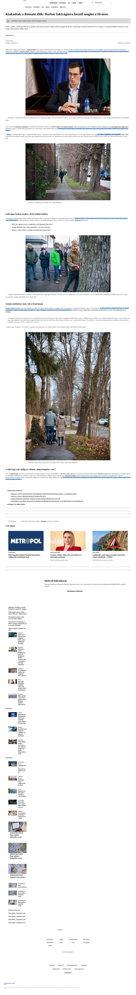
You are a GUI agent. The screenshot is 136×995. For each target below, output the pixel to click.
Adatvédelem (84, 965)
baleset (20, 727)
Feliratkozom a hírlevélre (74, 591)
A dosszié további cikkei (16, 504)
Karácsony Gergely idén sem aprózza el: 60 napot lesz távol (28, 496)
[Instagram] (72, 956)
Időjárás (63, 3)
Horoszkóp (53, 3)
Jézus (19, 679)
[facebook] (106, 2)
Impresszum (52, 965)
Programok (73, 939)
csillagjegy (21, 762)
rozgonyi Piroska (27, 45)
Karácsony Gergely (70, 475)
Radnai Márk (12, 552)
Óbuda (38, 45)
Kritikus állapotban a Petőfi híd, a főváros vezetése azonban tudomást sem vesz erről (35, 498)
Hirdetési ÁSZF (56, 968)
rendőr (20, 712)
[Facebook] (64, 956)
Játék (80, 3)
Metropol (43, 521)
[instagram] (107, 2)
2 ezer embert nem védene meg (118, 126)
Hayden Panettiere (55, 552)
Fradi (74, 3)
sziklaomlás (96, 552)
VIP (42, 7)
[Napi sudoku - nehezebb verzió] (17, 839)
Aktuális (28, 7)
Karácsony (78, 220)
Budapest (20, 633)
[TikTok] (68, 956)
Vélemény (49, 942)
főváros (9, 45)
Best (61, 942)
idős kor (20, 776)
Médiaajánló (61, 965)
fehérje (20, 811)
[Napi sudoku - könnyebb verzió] (17, 860)
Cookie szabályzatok (79, 968)
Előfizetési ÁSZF (67, 968)
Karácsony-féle (31, 49)
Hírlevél (63, 7)
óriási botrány (14, 473)
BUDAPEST (54, 7)
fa (43, 45)
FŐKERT (16, 45)
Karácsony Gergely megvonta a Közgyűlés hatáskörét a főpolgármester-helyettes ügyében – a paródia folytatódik (43, 493)
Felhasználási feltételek (72, 965)
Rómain (9, 134)
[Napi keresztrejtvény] (17, 879)
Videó (50, 945)
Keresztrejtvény (16, 833)
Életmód (36, 7)
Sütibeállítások (68, 972)
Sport (47, 7)
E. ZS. (11, 41)
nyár (19, 789)
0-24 (69, 3)
